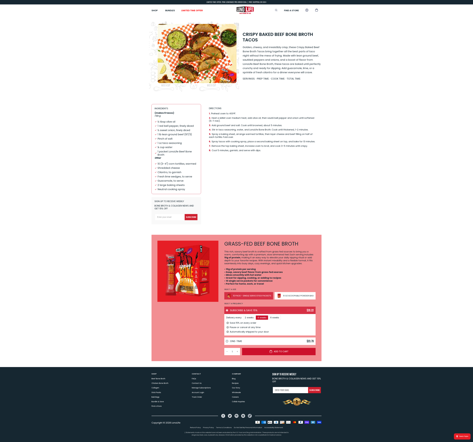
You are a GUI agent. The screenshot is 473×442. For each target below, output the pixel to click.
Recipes (235, 383)
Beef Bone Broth (158, 378)
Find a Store (157, 406)
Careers (235, 397)
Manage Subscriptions (201, 388)
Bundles (170, 10)
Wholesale (236, 392)
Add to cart (281, 351)
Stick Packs (156, 392)
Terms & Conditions (224, 427)
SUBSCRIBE (191, 217)
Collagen (155, 388)
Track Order (197, 397)
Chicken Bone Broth (160, 383)
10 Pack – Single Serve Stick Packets (252, 295)
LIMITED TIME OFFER (192, 10)
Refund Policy (195, 427)
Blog (234, 378)
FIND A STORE (291, 10)
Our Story (236, 388)
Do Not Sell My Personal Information (248, 427)
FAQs (194, 378)
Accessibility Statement (273, 427)
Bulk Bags (155, 397)
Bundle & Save (158, 401)
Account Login (198, 392)
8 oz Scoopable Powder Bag (298, 295)
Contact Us (197, 383)
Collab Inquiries (238, 401)
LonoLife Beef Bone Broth (175, 153)
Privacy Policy (208, 427)
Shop (155, 10)
